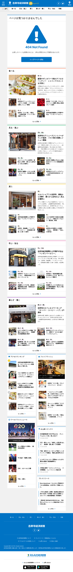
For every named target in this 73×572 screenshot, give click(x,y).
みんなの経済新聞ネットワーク (36, 555)
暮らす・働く (40, 9)
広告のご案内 (54, 541)
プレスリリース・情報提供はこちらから (45, 538)
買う (31, 9)
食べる (14, 9)
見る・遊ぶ (22, 9)
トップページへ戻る (36, 59)
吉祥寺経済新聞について (24, 538)
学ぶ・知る (51, 9)
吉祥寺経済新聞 (18, 3)
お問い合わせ (43, 541)
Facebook (58, 3)
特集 (60, 9)
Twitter (62, 3)
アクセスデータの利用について (27, 541)
